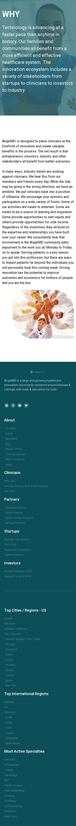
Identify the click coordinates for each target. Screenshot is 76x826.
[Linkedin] (6, 405)
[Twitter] (26, 405)
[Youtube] (19, 405)
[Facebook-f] (13, 405)
